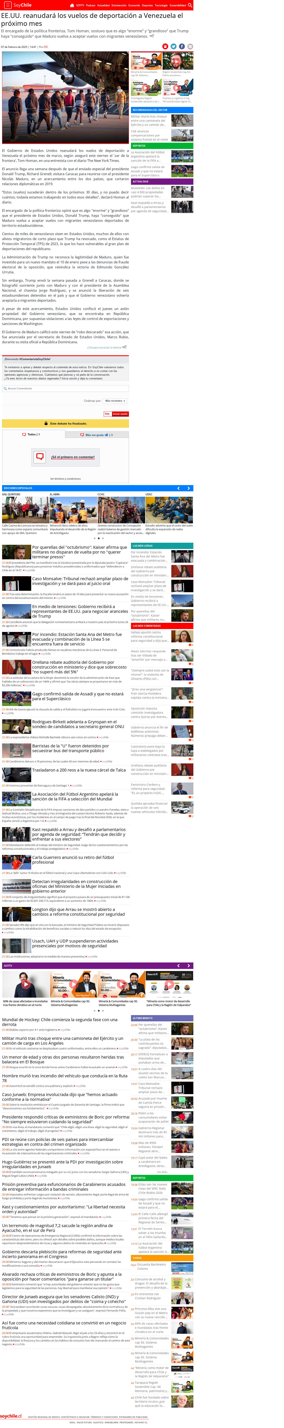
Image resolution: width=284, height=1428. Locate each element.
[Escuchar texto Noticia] (124, 346)
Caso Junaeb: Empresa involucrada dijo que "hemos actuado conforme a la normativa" (59, 1097)
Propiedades (127, 1422)
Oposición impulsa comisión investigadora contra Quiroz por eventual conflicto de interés (150, 714)
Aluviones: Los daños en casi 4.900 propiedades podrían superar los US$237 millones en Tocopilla (147, 196)
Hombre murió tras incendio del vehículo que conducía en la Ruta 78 (64, 1078)
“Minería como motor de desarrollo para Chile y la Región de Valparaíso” (152, 1372)
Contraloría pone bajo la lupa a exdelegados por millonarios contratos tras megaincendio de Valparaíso (149, 754)
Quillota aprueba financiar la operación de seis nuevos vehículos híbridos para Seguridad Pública (149, 809)
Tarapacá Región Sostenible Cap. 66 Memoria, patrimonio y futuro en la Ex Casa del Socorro (151, 1391)
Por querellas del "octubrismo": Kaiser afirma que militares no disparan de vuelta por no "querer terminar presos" (79, 552)
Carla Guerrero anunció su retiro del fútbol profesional (73, 860)
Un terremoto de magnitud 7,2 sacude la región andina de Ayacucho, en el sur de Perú (57, 1228)
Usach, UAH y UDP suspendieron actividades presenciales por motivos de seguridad (75, 943)
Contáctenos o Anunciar (76, 1417)
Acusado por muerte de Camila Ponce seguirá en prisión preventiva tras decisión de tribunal (152, 1106)
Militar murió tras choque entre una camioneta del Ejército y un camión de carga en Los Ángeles (149, 122)
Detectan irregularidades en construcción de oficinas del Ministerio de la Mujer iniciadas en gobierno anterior (76, 886)
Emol (73, 1422)
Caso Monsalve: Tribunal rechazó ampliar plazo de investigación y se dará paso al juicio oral (80, 581)
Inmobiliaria (112, 1422)
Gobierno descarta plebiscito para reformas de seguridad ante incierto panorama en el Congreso (62, 1254)
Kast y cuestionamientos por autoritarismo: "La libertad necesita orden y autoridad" (63, 1209)
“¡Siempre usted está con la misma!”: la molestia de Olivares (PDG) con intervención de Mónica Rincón (150, 678)
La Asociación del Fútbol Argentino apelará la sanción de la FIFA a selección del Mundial (147, 158)
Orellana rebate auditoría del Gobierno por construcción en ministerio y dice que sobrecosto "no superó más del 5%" (79, 667)
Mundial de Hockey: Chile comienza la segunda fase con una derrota (59, 1022)
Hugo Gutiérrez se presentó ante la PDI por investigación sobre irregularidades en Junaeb (62, 1164)
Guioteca (99, 1422)
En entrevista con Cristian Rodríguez (148, 1296)
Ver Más (162, 1172)
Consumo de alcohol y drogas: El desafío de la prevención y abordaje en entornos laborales (151, 1285)
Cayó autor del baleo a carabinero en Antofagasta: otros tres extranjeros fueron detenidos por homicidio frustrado (153, 1168)
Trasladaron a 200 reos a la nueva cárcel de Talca (79, 770)
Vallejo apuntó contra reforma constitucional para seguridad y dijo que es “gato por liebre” (149, 638)
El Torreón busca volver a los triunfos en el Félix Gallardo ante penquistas (152, 1235)
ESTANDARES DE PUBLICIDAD (134, 1417)
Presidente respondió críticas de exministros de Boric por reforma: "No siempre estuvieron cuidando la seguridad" (66, 1119)
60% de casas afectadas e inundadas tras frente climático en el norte (151, 1327)
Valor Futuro (85, 1422)
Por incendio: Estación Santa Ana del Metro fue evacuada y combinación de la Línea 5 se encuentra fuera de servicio (77, 639)
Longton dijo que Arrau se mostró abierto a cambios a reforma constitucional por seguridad (78, 912)
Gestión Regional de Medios (44, 1417)
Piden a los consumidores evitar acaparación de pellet (153, 1117)
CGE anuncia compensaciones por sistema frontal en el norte (149, 135)
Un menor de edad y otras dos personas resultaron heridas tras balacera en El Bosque (63, 1059)
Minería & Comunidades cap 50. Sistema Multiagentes (152, 1342)
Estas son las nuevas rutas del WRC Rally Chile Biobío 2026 (152, 1188)
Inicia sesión (69, 378)
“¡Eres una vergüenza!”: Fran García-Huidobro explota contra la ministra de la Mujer (149, 695)
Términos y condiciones (105, 1417)
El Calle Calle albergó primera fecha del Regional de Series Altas (153, 1220)
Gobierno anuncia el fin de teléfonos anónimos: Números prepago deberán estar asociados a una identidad (150, 735)
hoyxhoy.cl (142, 1422)
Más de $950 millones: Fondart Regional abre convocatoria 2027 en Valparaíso (153, 1151)
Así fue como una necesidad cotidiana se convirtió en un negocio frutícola (64, 1325)
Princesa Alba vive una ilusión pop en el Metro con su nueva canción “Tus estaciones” (151, 1315)
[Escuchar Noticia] (151, 35)
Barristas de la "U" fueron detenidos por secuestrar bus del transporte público (70, 748)
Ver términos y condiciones (65, 478)
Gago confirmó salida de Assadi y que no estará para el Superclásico (148, 171)
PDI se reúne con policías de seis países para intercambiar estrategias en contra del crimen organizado (58, 1142)
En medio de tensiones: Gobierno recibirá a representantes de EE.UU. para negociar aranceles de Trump (80, 611)
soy (30, 570)
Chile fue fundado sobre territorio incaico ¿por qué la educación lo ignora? (152, 1403)
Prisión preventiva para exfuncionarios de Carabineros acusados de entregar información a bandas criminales (64, 1187)
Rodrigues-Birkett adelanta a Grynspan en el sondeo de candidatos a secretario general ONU (78, 724)
